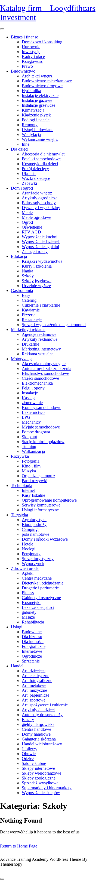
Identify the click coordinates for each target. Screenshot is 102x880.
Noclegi (28, 549)
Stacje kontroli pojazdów (43, 441)
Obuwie (29, 753)
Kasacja (28, 397)
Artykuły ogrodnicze (39, 198)
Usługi (16, 627)
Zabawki (29, 183)
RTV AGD (31, 232)
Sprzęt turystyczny (38, 558)
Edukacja (19, 256)
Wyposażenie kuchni (39, 237)
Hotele (27, 544)
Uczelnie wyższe (36, 285)
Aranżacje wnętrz (37, 193)
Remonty (30, 124)
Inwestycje (31, 51)
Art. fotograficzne (37, 680)
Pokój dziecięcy (35, 168)
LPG (26, 417)
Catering (29, 300)
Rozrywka (20, 456)
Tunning (29, 446)
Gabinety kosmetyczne (41, 597)
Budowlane (32, 631)
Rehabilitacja (33, 622)
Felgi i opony (33, 388)
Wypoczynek (33, 563)
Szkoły (28, 276)
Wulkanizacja (33, 451)
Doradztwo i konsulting (42, 42)
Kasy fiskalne (33, 495)
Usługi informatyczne (40, 510)
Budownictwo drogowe (42, 85)
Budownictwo (23, 71)
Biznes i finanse (24, 37)
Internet (28, 490)
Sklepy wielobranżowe (41, 773)
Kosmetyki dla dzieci (40, 163)
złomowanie (32, 402)
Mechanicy (31, 422)
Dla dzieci (19, 149)
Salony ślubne (34, 763)
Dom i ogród (22, 188)
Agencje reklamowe (39, 334)
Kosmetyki (31, 602)
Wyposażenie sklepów (41, 792)
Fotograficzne (33, 646)
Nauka (27, 271)
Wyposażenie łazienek (41, 241)
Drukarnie (30, 344)
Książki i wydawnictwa (42, 261)
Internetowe (32, 651)
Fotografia (30, 461)
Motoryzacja (21, 358)
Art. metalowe (34, 685)
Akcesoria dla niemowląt (43, 154)
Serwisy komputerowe (41, 505)
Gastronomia (22, 290)
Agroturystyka (34, 519)
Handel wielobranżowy (42, 744)
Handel (17, 666)
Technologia (21, 485)
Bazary (28, 719)
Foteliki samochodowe (41, 159)
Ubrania (29, 173)
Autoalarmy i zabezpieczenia (46, 368)
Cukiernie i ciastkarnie (41, 305)
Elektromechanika (37, 383)
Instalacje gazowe (37, 100)
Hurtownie (31, 46)
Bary (26, 295)
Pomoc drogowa (36, 432)
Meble (27, 212)
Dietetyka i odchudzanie (42, 583)
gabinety (29, 612)
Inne (25, 144)
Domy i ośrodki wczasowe (45, 539)
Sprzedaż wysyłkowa (40, 783)
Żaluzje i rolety (35, 251)
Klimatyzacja (33, 110)
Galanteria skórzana (39, 739)
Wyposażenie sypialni (40, 246)
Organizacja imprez (38, 475)
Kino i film (31, 466)
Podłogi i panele (36, 120)
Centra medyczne (37, 578)
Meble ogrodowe (36, 217)
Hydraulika (31, 90)
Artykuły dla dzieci (38, 709)
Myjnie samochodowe (41, 427)
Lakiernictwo (33, 412)
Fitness (28, 592)
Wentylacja (31, 134)
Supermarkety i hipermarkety (47, 787)
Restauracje (32, 319)
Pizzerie (28, 315)
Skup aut (29, 436)
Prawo (27, 66)
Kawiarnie (31, 310)
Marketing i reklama (28, 329)
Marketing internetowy (41, 349)
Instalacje (30, 393)
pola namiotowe (35, 534)
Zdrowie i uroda (25, 568)
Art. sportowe (33, 700)
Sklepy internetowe (38, 768)
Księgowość (32, 61)
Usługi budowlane (37, 129)
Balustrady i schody (39, 202)
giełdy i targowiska (38, 724)
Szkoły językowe (36, 280)
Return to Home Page (18, 846)
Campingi (30, 529)
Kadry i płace (33, 56)
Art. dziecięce (33, 670)
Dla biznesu (32, 636)
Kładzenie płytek (36, 115)
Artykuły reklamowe (39, 339)
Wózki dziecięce (36, 178)
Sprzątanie (31, 661)
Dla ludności (33, 641)
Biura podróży (34, 524)
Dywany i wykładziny (41, 207)
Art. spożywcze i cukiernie (45, 705)
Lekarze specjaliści (38, 607)
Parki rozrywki (34, 480)
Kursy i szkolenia (37, 266)
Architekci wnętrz (37, 76)
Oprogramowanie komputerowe (49, 500)
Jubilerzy (29, 748)
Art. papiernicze (35, 695)
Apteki (27, 573)
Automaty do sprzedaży (42, 714)
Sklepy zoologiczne (38, 778)
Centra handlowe (36, 729)
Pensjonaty (31, 553)
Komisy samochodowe (41, 407)
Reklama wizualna (38, 354)
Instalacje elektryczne (40, 95)
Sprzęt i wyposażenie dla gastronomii (54, 324)
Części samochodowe (40, 378)
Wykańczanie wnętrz (40, 139)
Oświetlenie (32, 227)
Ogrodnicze (32, 656)
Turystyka (19, 514)
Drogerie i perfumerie (40, 588)
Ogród (27, 222)
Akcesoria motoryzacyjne (44, 363)
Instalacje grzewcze (38, 105)
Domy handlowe (36, 734)
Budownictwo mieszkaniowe (47, 81)
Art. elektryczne (35, 675)
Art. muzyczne (34, 690)
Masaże (28, 617)
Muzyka (29, 471)
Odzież (28, 758)
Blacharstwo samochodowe (45, 373)
